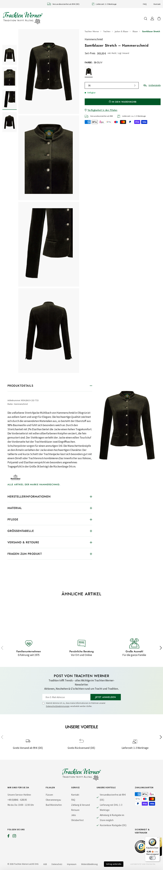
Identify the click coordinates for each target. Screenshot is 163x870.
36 (89, 85)
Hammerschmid (94, 39)
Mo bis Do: (12, 804)
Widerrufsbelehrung (89, 864)
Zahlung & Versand (80, 804)
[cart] (159, 18)
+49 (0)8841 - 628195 (17, 799)
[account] (152, 18)
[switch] (152, 858)
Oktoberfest (77, 820)
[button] (2, 647)
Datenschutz (57, 864)
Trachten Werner (92, 31)
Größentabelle (155, 85)
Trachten (106, 31)
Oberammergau (53, 799)
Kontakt (157, 4)
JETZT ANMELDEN (105, 697)
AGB (45, 864)
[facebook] (8, 836)
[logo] (22, 18)
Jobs (73, 815)
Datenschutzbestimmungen (58, 706)
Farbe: (93, 62)
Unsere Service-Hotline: (19, 794)
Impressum (71, 864)
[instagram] (14, 836)
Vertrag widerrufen (113, 864)
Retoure (75, 809)
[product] (48, 201)
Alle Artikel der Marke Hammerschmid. (33, 484)
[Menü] (158, 838)
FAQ (145, 4)
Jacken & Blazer (121, 31)
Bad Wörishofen (54, 804)
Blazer (135, 31)
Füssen (49, 794)
